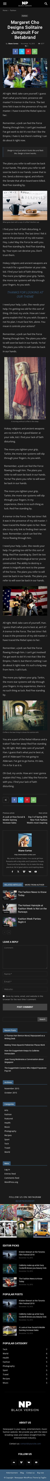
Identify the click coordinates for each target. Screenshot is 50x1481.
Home (5, 10)
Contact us (30, 1473)
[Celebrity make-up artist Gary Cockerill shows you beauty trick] (10, 1269)
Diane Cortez (13, 43)
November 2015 (11, 1088)
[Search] (46, 4)
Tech (6, 1143)
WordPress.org (11, 1182)
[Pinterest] (28, 51)
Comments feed (11, 1178)
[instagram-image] (8, 1212)
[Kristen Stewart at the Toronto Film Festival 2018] (10, 1255)
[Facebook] (15, 51)
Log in (7, 1169)
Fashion (13, 10)
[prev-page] (4, 932)
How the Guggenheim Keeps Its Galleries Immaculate (21, 1052)
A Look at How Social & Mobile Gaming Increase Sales (14, 820)
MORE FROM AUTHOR (34, 885)
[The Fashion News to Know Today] (10, 895)
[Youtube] (36, 872)
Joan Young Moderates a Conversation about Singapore (24, 1060)
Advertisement (12, 1473)
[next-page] (9, 932)
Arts (6, 1110)
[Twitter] (22, 51)
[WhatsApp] (34, 51)
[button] (4, 4)
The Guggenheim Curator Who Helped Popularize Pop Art (25, 1069)
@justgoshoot (25, 1201)
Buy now (40, 1473)
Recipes (8, 1135)
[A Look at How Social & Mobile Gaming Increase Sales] (10, 1331)
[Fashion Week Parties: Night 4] (10, 922)
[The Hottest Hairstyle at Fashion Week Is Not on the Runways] (10, 908)
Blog (22, 1473)
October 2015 (10, 1092)
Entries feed (10, 1173)
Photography (10, 1131)
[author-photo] (25, 847)
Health (7, 1122)
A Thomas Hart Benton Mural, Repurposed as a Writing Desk (24, 1037)
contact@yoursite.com (30, 1443)
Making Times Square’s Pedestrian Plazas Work (24, 1045)
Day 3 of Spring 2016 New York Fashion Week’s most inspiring (37, 820)
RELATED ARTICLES (13, 885)
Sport (6, 1139)
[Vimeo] (25, 872)
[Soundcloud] (14, 1462)
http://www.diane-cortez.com (25, 855)
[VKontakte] (31, 872)
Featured (8, 1118)
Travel (7, 1147)
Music (7, 1127)
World (7, 1152)
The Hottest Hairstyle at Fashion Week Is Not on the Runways (32, 908)
